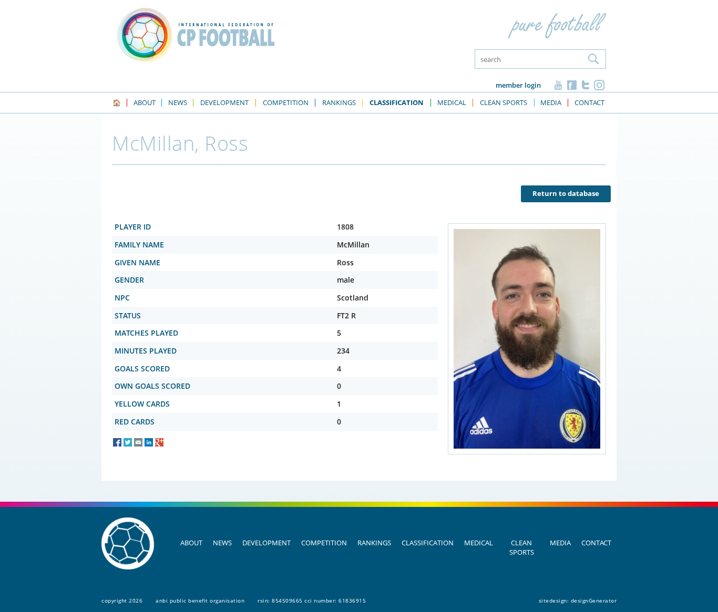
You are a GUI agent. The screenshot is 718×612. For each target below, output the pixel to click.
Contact (596, 542)
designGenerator (594, 600)
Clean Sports (521, 547)
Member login (518, 85)
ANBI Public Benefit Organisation (200, 600)
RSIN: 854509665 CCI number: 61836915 (312, 600)
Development (266, 542)
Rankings (374, 542)
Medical (478, 542)
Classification (428, 542)
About (191, 542)
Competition (324, 542)
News (222, 542)
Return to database (565, 193)
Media (560, 542)
